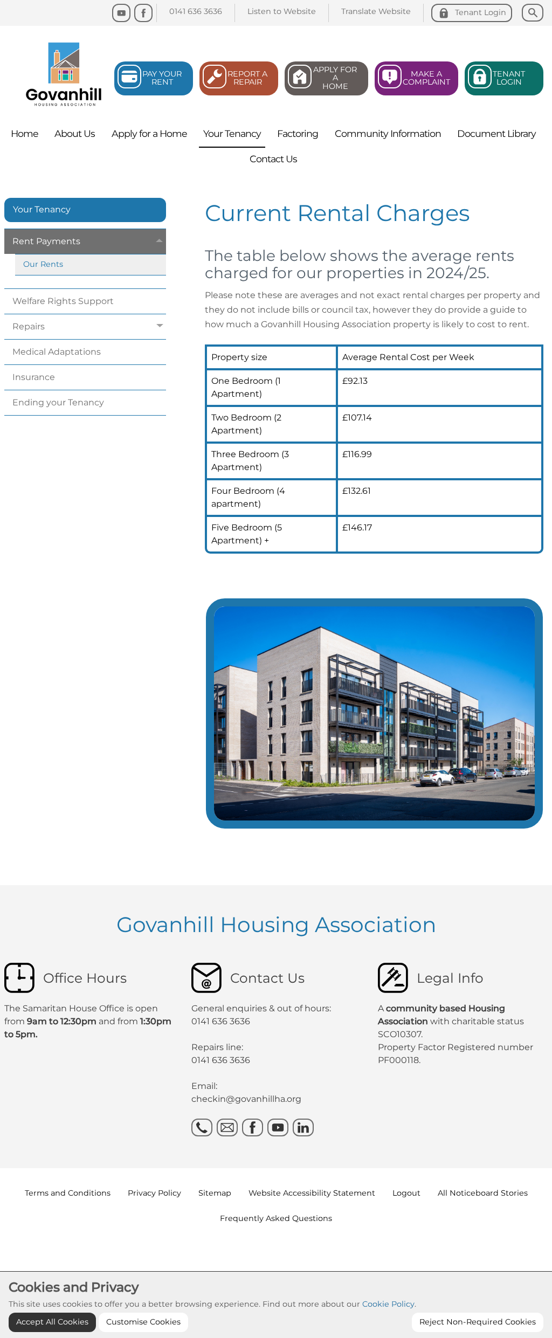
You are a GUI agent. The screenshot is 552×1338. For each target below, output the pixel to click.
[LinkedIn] (303, 1127)
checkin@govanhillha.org (246, 1099)
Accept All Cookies (52, 1322)
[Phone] (201, 1127)
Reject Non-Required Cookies (477, 1322)
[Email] (227, 1127)
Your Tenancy (42, 209)
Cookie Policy (388, 1304)
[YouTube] (121, 13)
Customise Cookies (143, 1322)
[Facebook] (143, 13)
